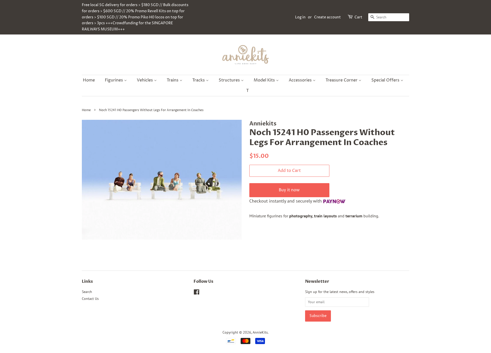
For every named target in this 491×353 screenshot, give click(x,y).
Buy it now (289, 190)
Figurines (114, 80)
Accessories (301, 80)
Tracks (199, 80)
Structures (230, 80)
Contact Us (90, 298)
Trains (173, 80)
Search (87, 291)
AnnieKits (260, 332)
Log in (300, 17)
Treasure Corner (342, 80)
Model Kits (265, 80)
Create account (327, 17)
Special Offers (385, 80)
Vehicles (145, 80)
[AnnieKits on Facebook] (196, 293)
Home (89, 80)
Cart (358, 17)
